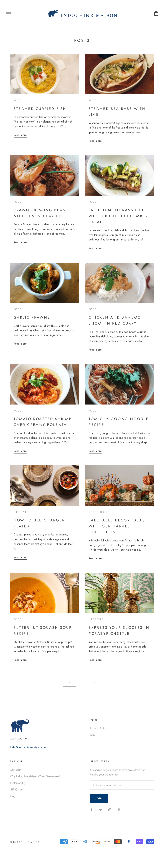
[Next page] (94, 682)
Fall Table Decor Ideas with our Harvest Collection (117, 526)
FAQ (92, 735)
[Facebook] (91, 809)
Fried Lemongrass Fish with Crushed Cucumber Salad (118, 215)
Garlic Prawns (32, 317)
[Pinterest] (119, 809)
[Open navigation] (8, 13)
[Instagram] (109, 809)
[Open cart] (156, 13)
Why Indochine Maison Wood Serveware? (35, 776)
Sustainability (17, 783)
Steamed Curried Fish (40, 108)
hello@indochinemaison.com (28, 747)
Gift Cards (16, 789)
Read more (20, 135)
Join (99, 798)
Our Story (15, 770)
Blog (12, 796)
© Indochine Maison (26, 842)
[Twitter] (100, 809)
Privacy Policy (98, 728)
